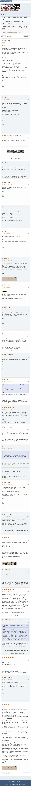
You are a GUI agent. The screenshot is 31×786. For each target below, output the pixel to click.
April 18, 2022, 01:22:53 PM (7, 356)
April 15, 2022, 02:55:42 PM (7, 184)
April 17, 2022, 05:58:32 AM (7, 287)
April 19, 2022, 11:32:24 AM (7, 448)
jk (4, 446)
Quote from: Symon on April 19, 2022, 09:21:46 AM (14, 452)
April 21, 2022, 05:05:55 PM (7, 706)
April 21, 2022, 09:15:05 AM (7, 621)
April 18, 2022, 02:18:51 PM (7, 381)
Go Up (2, 772)
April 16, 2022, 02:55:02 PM (7, 233)
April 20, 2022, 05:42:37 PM (7, 539)
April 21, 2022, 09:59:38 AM (7, 679)
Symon (6, 427)
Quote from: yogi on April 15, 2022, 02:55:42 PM (14, 384)
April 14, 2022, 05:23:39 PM (7, 165)
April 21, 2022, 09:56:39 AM (7, 659)
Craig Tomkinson (9, 334)
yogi (22, 21)
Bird (5, 135)
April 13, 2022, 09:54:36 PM (7, 42)
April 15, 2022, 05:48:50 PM (7, 209)
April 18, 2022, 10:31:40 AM (7, 336)
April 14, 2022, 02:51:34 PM (7, 137)
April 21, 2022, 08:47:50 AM (7, 591)
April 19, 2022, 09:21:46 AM (7, 429)
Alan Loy (6, 285)
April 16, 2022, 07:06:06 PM (7, 260)
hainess (6, 207)
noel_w (6, 163)
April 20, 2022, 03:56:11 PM (7, 516)
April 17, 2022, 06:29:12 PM (7, 310)
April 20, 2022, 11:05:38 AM (7, 484)
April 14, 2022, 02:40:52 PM (7, 99)
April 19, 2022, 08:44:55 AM (7, 409)
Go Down (3, 36)
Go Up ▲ (20, 781)
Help (10, 781)
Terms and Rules (15, 781)
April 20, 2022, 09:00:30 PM (7, 572)
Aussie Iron (7, 258)
